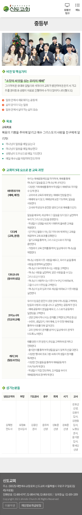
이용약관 (10, 505)
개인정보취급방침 (31, 505)
